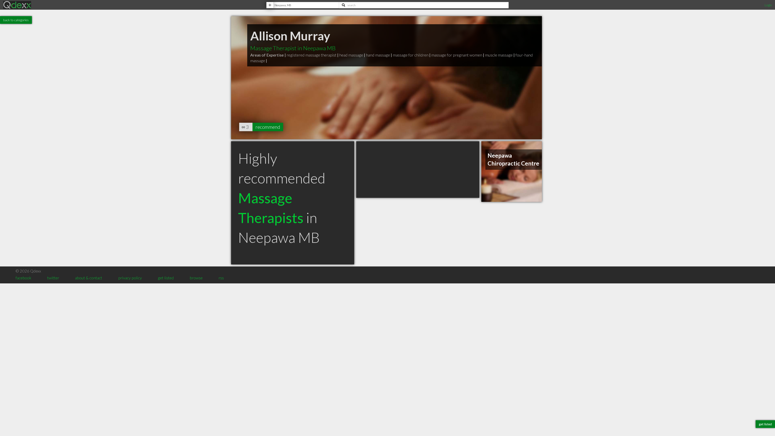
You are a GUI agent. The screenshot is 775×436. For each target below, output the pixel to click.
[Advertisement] (417, 169)
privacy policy (130, 277)
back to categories (16, 20)
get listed (166, 277)
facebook (23, 277)
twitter (53, 277)
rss (221, 277)
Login (768, 5)
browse (196, 277)
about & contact (88, 277)
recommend (268, 127)
